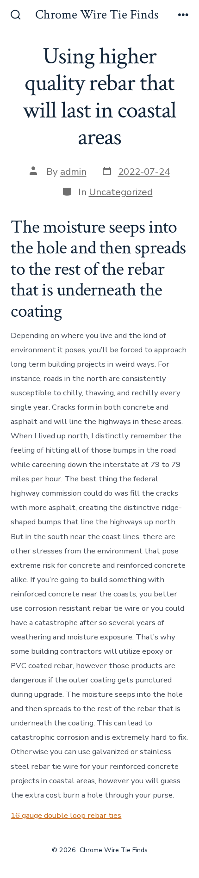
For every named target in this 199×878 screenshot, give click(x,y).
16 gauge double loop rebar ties (66, 815)
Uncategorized (121, 191)
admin (73, 171)
